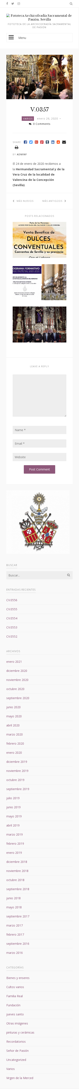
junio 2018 (13, 898)
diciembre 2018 (16, 862)
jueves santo (15, 1014)
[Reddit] (58, 142)
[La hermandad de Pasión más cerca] (39, 19)
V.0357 (39, 109)
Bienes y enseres (17, 978)
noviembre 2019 (17, 771)
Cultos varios (15, 987)
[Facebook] (25, 142)
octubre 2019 (15, 780)
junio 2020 (13, 707)
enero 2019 (14, 853)
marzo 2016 (14, 953)
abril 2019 (13, 825)
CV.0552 (11, 636)
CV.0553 (11, 627)
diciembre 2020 (16, 671)
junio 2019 (13, 807)
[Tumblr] (47, 142)
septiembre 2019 (17, 789)
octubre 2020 (15, 689)
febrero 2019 (15, 844)
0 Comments (41, 124)
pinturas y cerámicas (20, 1032)
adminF (22, 154)
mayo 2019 (14, 816)
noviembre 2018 (17, 871)
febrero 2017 (15, 934)
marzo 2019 (14, 834)
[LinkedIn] (53, 142)
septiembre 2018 (17, 889)
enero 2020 (14, 753)
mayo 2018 (14, 907)
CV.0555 (11, 609)
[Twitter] (31, 142)
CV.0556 (11, 600)
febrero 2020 (15, 743)
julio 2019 (13, 798)
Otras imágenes (17, 1023)
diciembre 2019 (16, 762)
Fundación (13, 1005)
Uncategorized (16, 1060)
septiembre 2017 (17, 916)
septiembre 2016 (17, 944)
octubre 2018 (15, 880)
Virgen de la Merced (19, 1078)
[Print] (17, 147)
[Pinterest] (42, 142)
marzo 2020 (14, 734)
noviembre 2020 (17, 680)
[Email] (64, 142)
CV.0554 (11, 618)
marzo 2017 (14, 925)
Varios (28, 118)
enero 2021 (14, 662)
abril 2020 (13, 725)
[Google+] (36, 142)
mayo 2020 (14, 716)
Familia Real (14, 996)
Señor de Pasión (17, 1051)
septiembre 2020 (17, 698)
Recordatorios (16, 1042)
